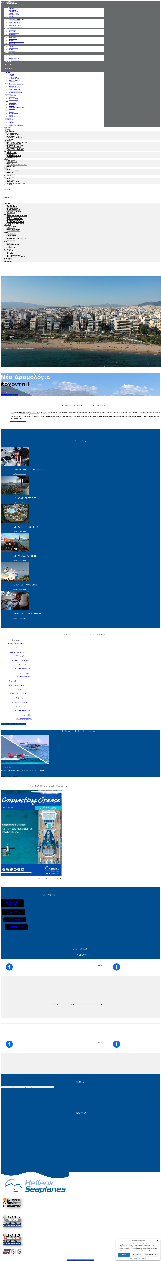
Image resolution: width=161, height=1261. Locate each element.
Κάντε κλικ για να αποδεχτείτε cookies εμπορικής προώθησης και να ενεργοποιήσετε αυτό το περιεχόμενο (78, 1004)
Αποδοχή (123, 1254)
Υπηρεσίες (8, 18)
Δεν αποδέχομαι (136, 1254)
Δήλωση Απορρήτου (142, 1258)
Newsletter (12, 43)
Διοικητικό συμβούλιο (14, 14)
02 (14, 497)
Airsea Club (12, 116)
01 (14, 468)
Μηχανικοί (11, 57)
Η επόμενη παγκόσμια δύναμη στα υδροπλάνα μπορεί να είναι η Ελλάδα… (23, 770)
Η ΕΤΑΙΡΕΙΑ (8, 7)
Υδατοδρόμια (12, 30)
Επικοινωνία (8, 61)
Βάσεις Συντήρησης (14, 33)
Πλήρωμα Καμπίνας (14, 58)
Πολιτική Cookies (133, 1258)
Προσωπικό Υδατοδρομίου (16, 60)
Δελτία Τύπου (12, 37)
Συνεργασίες (12, 82)
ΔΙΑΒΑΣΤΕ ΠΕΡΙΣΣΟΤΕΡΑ (16, 644)
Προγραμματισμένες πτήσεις (16, 19)
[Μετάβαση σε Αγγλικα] (54, 64)
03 (14, 526)
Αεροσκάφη (12, 31)
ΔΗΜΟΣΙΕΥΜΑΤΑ (13, 39)
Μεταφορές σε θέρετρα (15, 22)
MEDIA (7, 36)
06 (14, 612)
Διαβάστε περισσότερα (19, 474)
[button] (157, 1240)
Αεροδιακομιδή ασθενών (15, 27)
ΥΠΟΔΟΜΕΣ (8, 28)
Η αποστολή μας (13, 11)
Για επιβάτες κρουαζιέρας (15, 25)
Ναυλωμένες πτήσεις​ (14, 21)
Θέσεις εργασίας (9, 54)
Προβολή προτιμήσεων (151, 1254)
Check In (11, 49)
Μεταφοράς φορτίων (14, 24)
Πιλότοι (11, 55)
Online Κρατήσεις (13, 48)
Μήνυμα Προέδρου (14, 13)
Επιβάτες (11, 46)
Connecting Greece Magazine (16, 42)
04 (14, 555)
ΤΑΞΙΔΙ (7, 45)
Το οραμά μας (12, 10)
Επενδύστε (8, 118)
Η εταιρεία (11, 8)
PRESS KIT (11, 40)
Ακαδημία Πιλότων (13, 34)
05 (14, 583)
